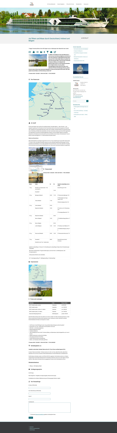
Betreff (30, 396)
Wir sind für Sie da (70, 4)
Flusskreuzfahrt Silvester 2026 (79, 60)
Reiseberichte (79, 4)
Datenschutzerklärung (39, 414)
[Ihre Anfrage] (55, 52)
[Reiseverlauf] (38, 52)
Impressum (86, 4)
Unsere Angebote (60, 4)
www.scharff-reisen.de (77, 97)
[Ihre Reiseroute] (30, 52)
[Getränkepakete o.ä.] (48, 52)
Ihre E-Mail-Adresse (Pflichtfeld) (35, 390)
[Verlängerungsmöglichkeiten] (51, 52)
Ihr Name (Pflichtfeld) (33, 385)
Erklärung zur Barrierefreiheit (34, 428)
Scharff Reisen (32, 429)
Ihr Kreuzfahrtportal (51, 4)
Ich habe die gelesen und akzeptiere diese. (43, 414)
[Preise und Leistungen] (45, 52)
